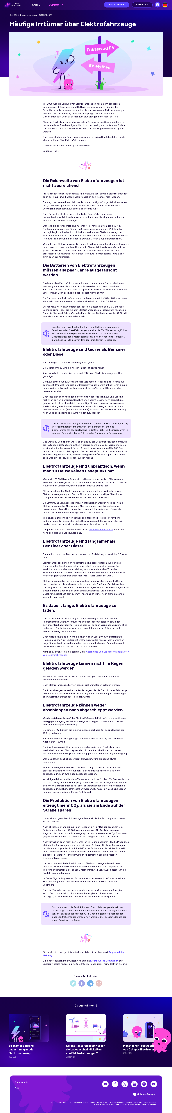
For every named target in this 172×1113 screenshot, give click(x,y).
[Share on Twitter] (73, 983)
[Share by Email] (99, 983)
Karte (36, 4)
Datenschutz (21, 1082)
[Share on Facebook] (81, 983)
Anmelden (142, 5)
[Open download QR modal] (157, 5)
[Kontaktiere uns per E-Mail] (105, 1084)
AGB (17, 1087)
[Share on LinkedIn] (90, 983)
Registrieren (116, 5)
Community (56, 4)
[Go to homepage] (13, 5)
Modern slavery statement (145, 1104)
